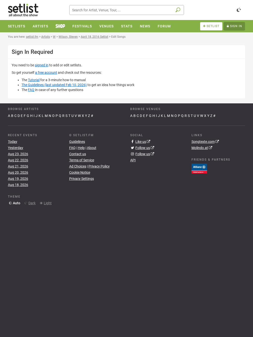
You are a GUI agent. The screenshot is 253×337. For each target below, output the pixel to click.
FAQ (31, 90)
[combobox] (126, 10)
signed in (41, 65)
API (133, 160)
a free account (46, 73)
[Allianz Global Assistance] (199, 168)
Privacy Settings (81, 179)
